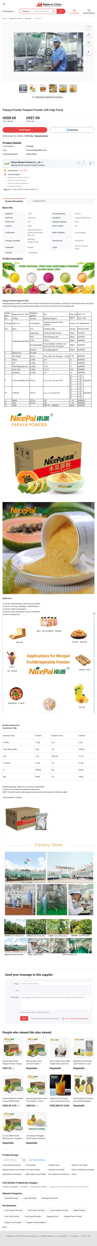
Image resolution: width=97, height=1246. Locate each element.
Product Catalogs (38, 1160)
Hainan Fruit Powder (79, 1165)
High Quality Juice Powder (36, 1174)
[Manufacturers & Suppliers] (48, 4)
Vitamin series (53, 1165)
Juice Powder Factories (59, 1210)
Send (24, 1018)
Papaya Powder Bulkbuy (36, 1222)
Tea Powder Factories (36, 1210)
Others (74, 1174)
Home (5, 18)
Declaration (75, 1236)
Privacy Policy (86, 1236)
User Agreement (62, 1236)
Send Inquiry (25, 130)
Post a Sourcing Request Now (75, 1018)
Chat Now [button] (73, 130)
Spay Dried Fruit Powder (12, 1174)
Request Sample (41, 136)
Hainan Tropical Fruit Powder (82, 1169)
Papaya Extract (52, 1216)
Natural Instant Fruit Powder (14, 1169)
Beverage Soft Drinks (50, 1198)
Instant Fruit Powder (56, 1169)
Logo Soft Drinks (30, 1198)
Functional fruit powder (12, 1165)
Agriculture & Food (15, 18)
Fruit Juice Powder (33, 1169)
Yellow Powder (79, 1210)
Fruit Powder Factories (13, 1210)
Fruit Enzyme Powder (33, 1216)
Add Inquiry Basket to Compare (49, 97)
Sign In (6, 189)
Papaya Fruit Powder (13, 1222)
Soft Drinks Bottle (11, 1198)
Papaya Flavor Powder (73, 1216)
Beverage (28, 18)
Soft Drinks (37, 18)
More (5, 1227)
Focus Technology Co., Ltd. (32, 1236)
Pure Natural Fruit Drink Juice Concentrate (59, 1174)
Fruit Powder (31, 1165)
